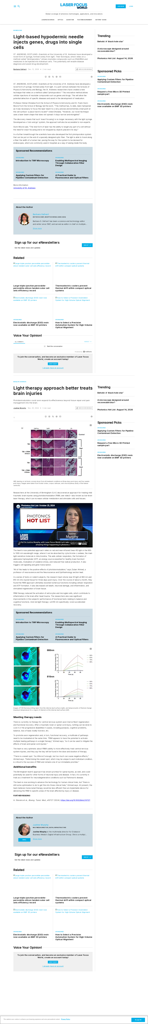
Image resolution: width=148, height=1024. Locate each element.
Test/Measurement (84, 19)
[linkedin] (49, 77)
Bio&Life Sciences (19, 381)
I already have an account (53, 368)
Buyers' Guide (101, 19)
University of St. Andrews (24, 188)
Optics (60, 19)
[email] (60, 77)
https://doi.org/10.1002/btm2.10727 (75, 800)
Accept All (138, 1020)
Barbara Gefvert (19, 69)
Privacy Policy (65, 1019)
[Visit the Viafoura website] (87, 352)
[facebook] (46, 77)
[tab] (19, 341)
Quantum (70, 19)
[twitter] (53, 77)
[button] (14, 6)
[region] (53, 347)
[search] (18, 6)
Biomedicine (17, 30)
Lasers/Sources (48, 19)
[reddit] (57, 77)
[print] (92, 77)
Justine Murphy (19, 408)
